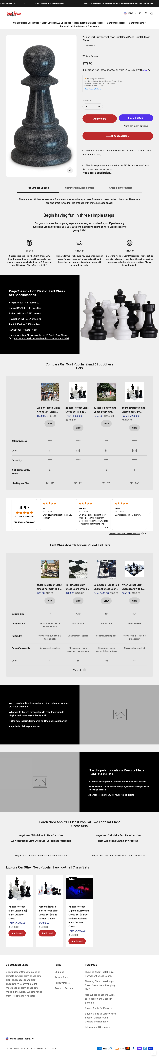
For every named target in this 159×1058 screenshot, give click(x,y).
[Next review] (150, 512)
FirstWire (51, 1048)
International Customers (98, 1026)
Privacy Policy (62, 982)
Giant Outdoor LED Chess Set (56, 22)
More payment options (136, 125)
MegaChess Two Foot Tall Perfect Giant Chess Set (118, 855)
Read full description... (97, 172)
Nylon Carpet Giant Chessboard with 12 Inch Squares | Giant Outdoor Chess (133, 587)
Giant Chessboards (116, 22)
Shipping (59, 971)
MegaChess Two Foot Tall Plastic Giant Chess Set (41, 855)
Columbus (100, 79)
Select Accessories (117, 135)
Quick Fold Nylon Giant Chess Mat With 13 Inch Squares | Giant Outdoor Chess (49, 587)
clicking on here (100, 226)
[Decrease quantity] (86, 106)
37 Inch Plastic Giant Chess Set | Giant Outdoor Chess (105, 410)
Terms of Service (64, 988)
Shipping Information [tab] (120, 187)
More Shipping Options (92, 89)
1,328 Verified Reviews (24, 516)
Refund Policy (62, 977)
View (49, 423)
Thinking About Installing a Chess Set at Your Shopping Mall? (100, 985)
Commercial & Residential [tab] (79, 187)
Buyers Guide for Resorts (98, 1008)
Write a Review (90, 56)
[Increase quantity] (99, 106)
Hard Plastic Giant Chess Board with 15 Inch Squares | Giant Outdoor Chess (76, 587)
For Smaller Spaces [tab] (38, 187)
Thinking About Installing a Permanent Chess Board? (99, 973)
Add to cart (17, 933)
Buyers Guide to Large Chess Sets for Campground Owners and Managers (100, 1017)
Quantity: (87, 100)
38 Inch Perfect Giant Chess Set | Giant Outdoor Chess (133, 410)
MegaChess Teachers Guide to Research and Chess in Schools (100, 998)
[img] (24, 512)
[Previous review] (8, 512)
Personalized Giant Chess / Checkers (78, 26)
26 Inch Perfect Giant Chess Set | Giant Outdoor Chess (77, 410)
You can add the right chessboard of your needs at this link (41, 338)
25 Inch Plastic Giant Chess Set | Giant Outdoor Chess (48, 410)
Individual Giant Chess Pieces (88, 22)
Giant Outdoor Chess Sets (26, 22)
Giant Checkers (136, 22)
